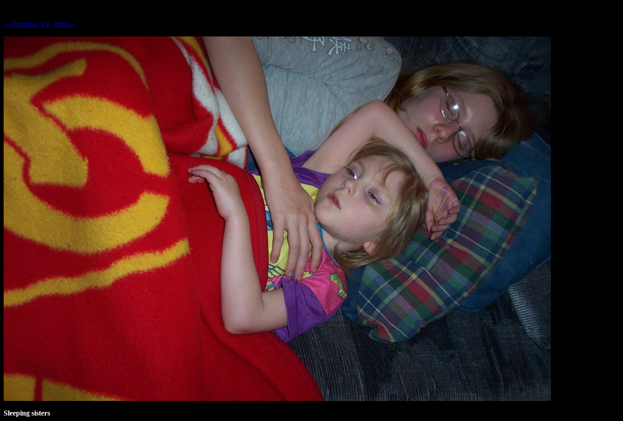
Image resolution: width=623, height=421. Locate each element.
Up (45, 24)
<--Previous (20, 24)
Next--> (65, 24)
